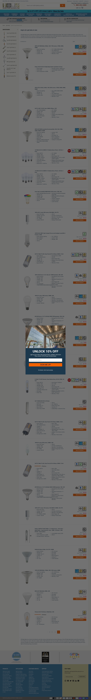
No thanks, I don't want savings (45, 370)
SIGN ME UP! (45, 365)
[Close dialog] (63, 327)
